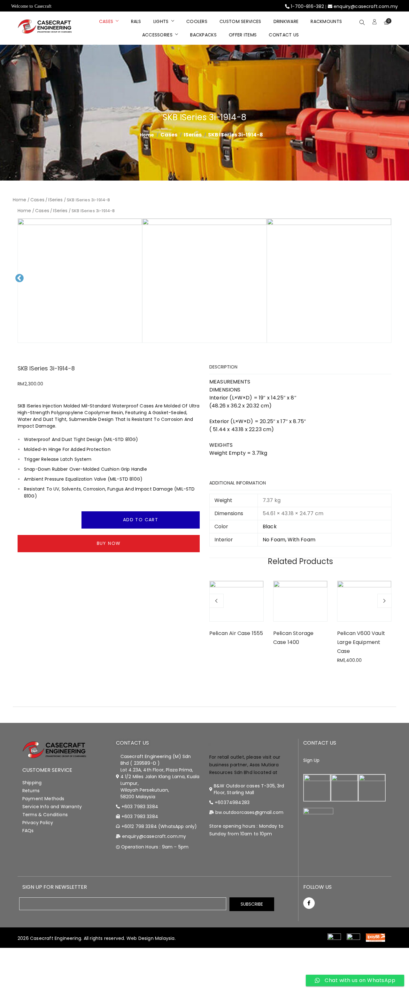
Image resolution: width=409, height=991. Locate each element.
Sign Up (311, 760)
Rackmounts (326, 21)
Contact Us (284, 35)
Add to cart (140, 519)
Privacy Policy (37, 822)
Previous (21, 283)
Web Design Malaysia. (151, 938)
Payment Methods (43, 798)
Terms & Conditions (45, 814)
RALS (136, 21)
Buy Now (109, 543)
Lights (161, 21)
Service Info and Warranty (52, 806)
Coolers (196, 21)
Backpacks (203, 35)
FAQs (28, 830)
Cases (106, 21)
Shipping (32, 782)
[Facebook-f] (309, 903)
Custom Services (240, 21)
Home (20, 200)
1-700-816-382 (307, 6)
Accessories (157, 35)
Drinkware (286, 21)
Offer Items (243, 35)
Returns (31, 790)
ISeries (193, 134)
